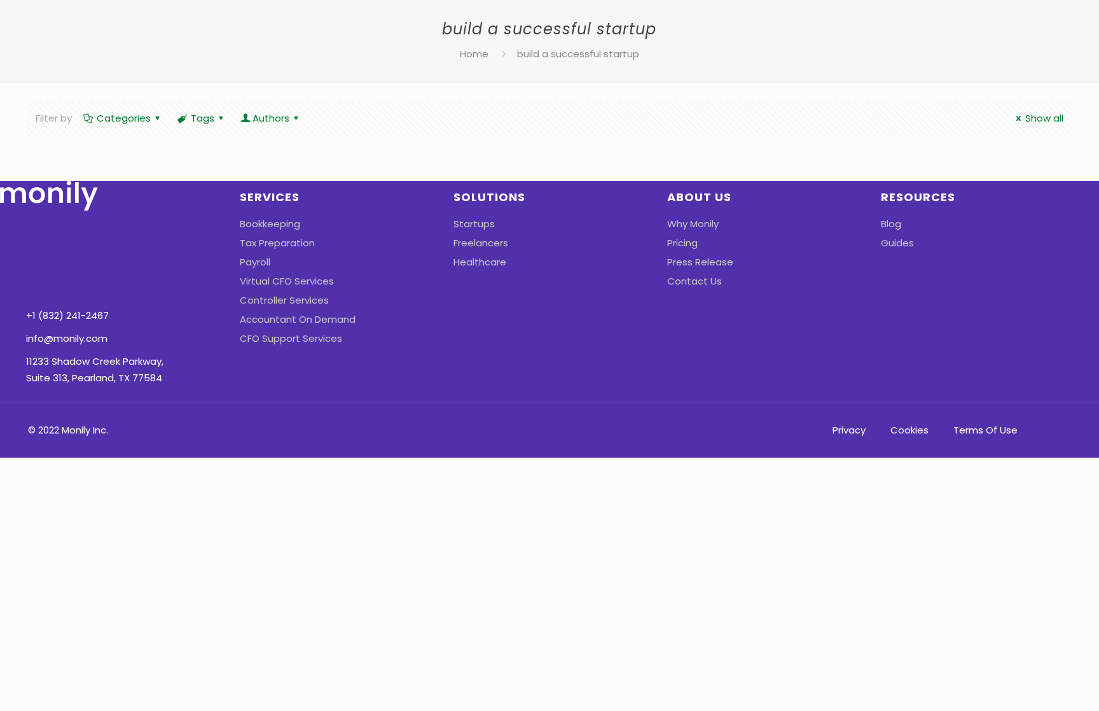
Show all (1044, 118)
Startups (474, 223)
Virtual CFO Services (287, 281)
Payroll (255, 262)
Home (474, 53)
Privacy (849, 430)
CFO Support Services (291, 338)
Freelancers (480, 243)
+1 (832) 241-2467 (67, 315)
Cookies (909, 430)
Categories (124, 118)
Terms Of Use (985, 430)
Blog (891, 223)
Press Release (700, 262)
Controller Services (284, 300)
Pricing (682, 243)
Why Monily (693, 223)
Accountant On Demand (298, 319)
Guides (897, 243)
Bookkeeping (270, 223)
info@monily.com (66, 338)
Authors (270, 118)
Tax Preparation (277, 243)
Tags (202, 118)
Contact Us (694, 281)
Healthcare (479, 262)
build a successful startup (578, 53)
